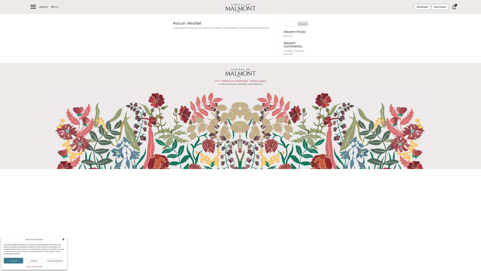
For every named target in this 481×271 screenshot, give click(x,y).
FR (52, 7)
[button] (63, 239)
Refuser (34, 260)
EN (56, 7)
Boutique (440, 7)
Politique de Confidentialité (235, 80)
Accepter (13, 260)
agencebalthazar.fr (255, 84)
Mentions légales (258, 80)
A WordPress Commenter (293, 51)
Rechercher (303, 24)
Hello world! (288, 36)
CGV (217, 80)
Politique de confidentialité (34, 266)
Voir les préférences (55, 260)
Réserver (422, 7)
